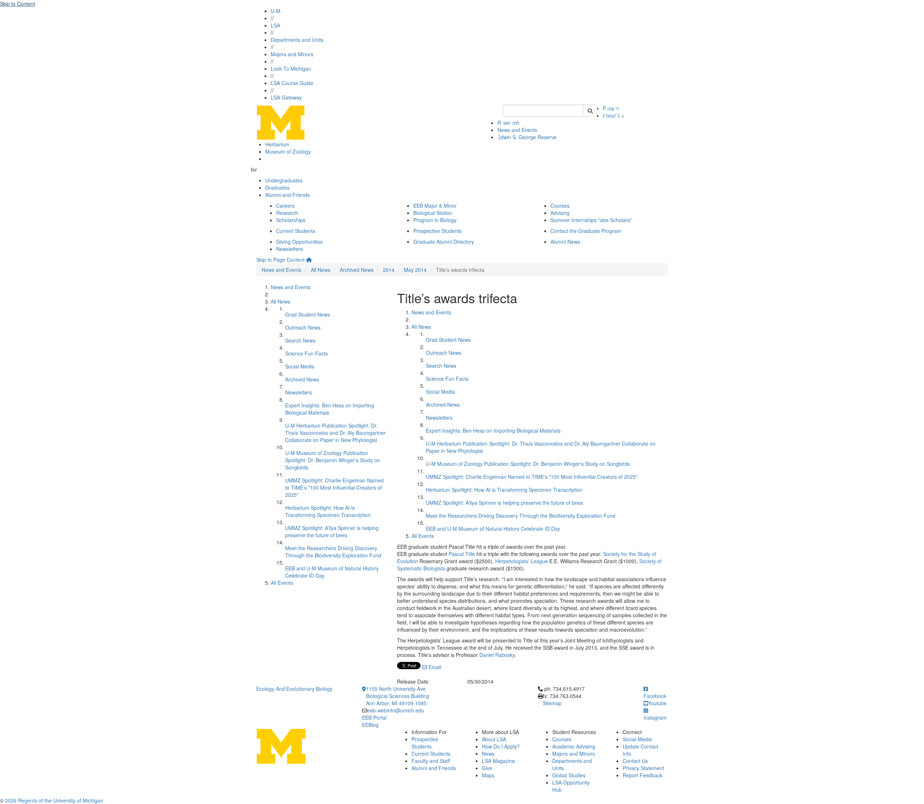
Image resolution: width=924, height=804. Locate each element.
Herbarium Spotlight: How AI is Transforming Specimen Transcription (328, 511)
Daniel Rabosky (497, 654)
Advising (560, 212)
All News (320, 269)
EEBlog (370, 724)
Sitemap (552, 703)
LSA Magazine (498, 760)
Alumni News (565, 241)
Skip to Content (17, 3)
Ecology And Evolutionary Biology (294, 688)
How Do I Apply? (501, 746)
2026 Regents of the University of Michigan (54, 800)
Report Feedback (642, 775)
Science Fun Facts (306, 353)
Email (434, 667)
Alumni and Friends (287, 194)
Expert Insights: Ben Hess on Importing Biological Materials (493, 430)
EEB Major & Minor (435, 205)
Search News (300, 340)
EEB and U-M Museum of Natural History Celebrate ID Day (493, 528)
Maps (488, 775)
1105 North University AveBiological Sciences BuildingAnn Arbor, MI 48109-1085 (397, 696)
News (488, 753)
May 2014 (415, 269)
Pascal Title (462, 553)
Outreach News (303, 327)
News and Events (281, 269)
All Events (282, 582)
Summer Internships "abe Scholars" (591, 220)
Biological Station (432, 212)
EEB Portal (374, 717)
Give (487, 768)
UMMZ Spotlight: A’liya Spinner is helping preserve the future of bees (332, 531)
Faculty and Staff (430, 760)
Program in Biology (435, 220)
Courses (560, 205)
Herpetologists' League (521, 561)
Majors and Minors (292, 54)
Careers (285, 205)
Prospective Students (437, 230)
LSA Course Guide (292, 83)
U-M (275, 10)
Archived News (357, 269)
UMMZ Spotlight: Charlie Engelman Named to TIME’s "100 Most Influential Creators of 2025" (334, 487)
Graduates (277, 187)
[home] (309, 259)
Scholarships (290, 220)
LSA (275, 25)
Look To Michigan (291, 68)
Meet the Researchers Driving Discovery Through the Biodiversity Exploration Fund (333, 551)
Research (287, 212)
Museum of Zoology (288, 151)
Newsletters (289, 248)
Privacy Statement (643, 768)
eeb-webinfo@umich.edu (395, 710)
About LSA (494, 739)
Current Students (295, 230)
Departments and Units (297, 39)
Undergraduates (283, 180)
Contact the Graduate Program (585, 230)
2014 (389, 269)
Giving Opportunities (299, 241)
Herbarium (277, 144)
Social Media (299, 366)
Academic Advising (573, 746)
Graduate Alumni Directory (443, 241)
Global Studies (568, 775)
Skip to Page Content (280, 259)
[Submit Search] (590, 111)
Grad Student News (307, 314)
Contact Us (635, 760)
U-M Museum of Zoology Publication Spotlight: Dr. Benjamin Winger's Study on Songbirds (332, 460)
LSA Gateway (286, 97)
